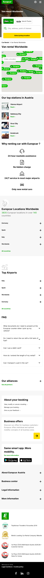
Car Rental (5, 42)
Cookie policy (18, 567)
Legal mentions (7, 567)
